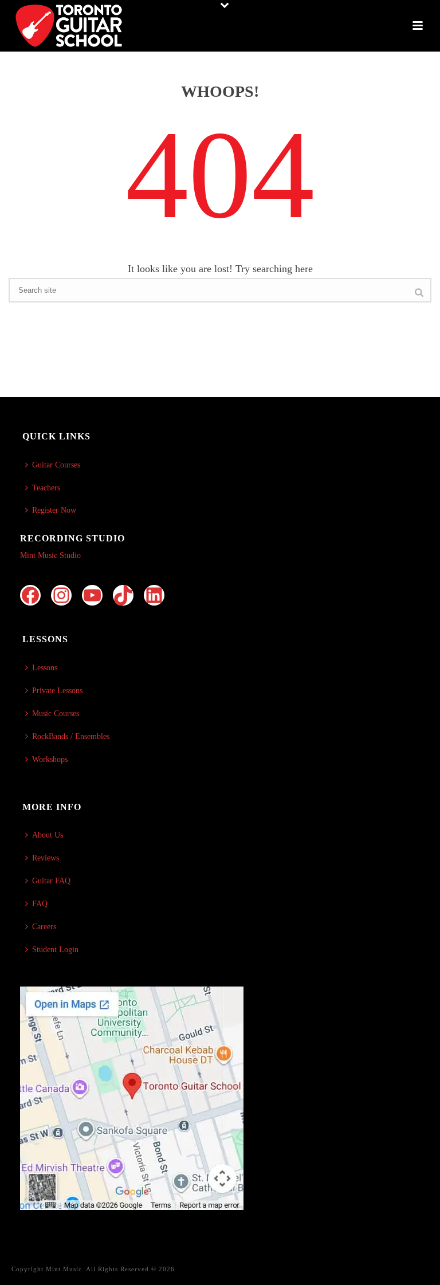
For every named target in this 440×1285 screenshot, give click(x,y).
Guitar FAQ (51, 881)
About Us (47, 835)
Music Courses (55, 713)
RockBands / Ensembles (70, 736)
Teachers (46, 488)
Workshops (50, 759)
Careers (44, 926)
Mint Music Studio (50, 555)
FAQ (40, 903)
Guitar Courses (56, 465)
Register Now (54, 510)
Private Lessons (57, 690)
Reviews (45, 858)
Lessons (44, 667)
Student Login (55, 949)
